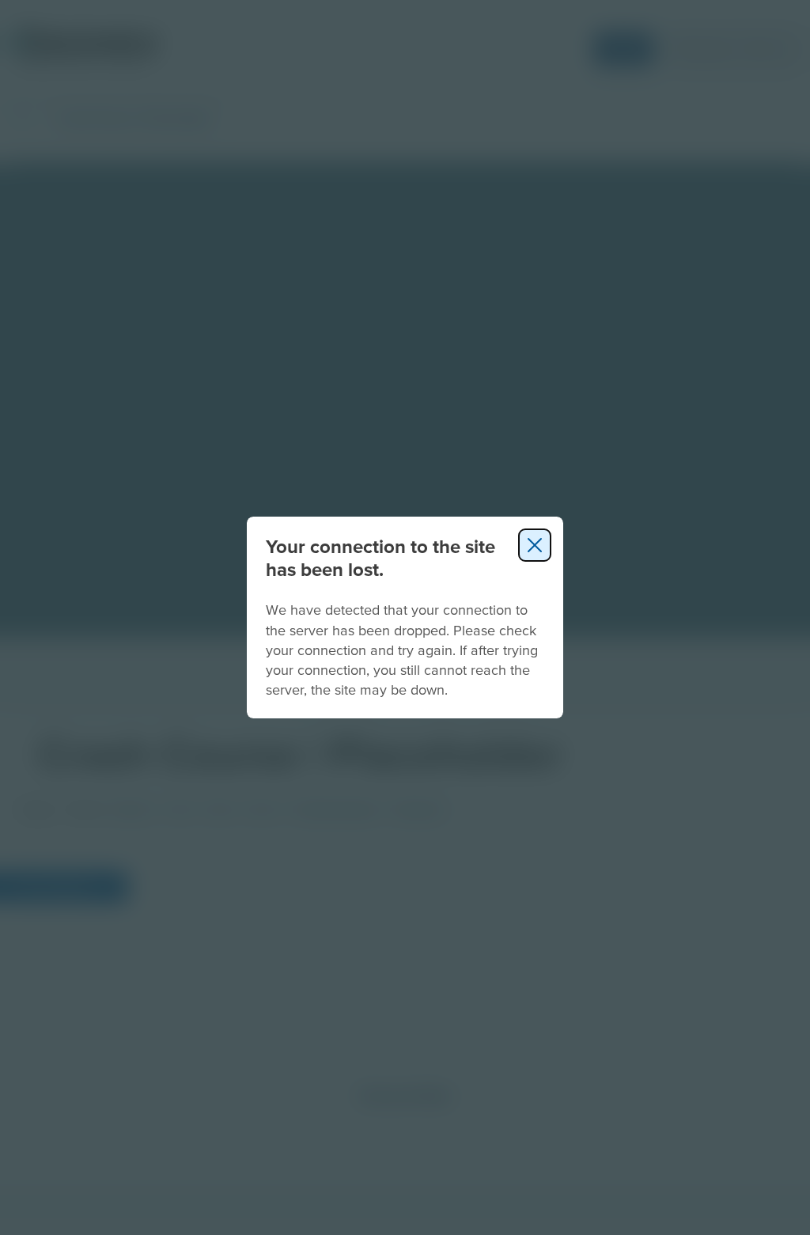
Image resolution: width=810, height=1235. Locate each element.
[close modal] (535, 545)
